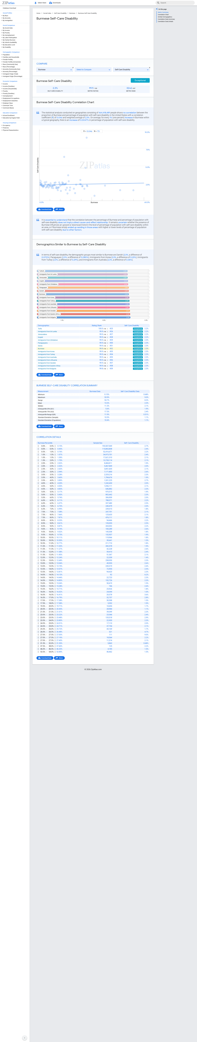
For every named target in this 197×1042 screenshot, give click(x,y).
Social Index (47, 13)
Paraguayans (43, 343)
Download (145, 127)
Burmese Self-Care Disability (87, 13)
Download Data (46, 209)
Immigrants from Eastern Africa (49, 366)
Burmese (72, 13)
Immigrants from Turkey (46, 354)
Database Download (9, 8)
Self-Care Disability (60, 13)
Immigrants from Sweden (47, 363)
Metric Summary (163, 12)
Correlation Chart (163, 14)
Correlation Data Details (165, 21)
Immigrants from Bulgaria (47, 369)
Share (61, 209)
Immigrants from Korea (46, 351)
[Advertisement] (64, 39)
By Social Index (8, 28)
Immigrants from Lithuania (47, 360)
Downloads (57, 3)
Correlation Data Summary (166, 19)
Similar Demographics (165, 17)
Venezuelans (42, 334)
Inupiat (40, 337)
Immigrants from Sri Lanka (47, 331)
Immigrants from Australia (47, 357)
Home (38, 13)
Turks (40, 329)
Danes (40, 346)
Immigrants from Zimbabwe (48, 340)
